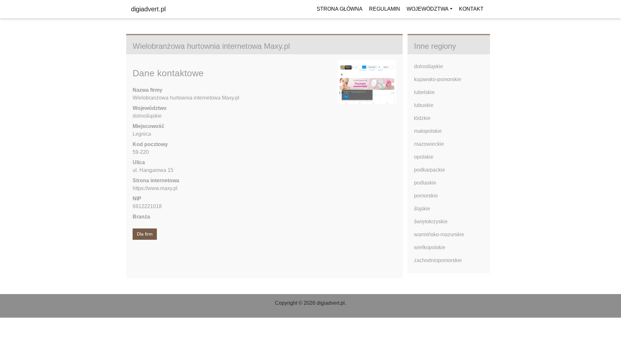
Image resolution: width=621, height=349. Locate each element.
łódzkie (422, 118)
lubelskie (424, 92)
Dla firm (145, 234)
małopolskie (428, 131)
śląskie (422, 208)
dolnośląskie (428, 66)
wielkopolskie (429, 247)
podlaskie (425, 182)
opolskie (423, 157)
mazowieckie (429, 144)
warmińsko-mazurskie (439, 234)
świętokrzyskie (431, 221)
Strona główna (340, 9)
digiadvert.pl (148, 9)
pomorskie (426, 195)
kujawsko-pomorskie (437, 79)
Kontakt (471, 9)
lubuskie (423, 105)
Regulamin (384, 9)
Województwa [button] (428, 9)
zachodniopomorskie (438, 260)
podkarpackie (429, 170)
